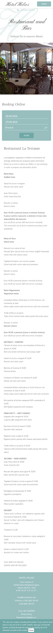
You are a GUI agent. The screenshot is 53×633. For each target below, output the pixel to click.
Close (31, 630)
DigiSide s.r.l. (31, 617)
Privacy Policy (26, 614)
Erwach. (9, 127)
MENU (44, 4)
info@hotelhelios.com (26, 597)
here (39, 625)
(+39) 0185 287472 (26, 604)
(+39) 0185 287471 (31, 600)
